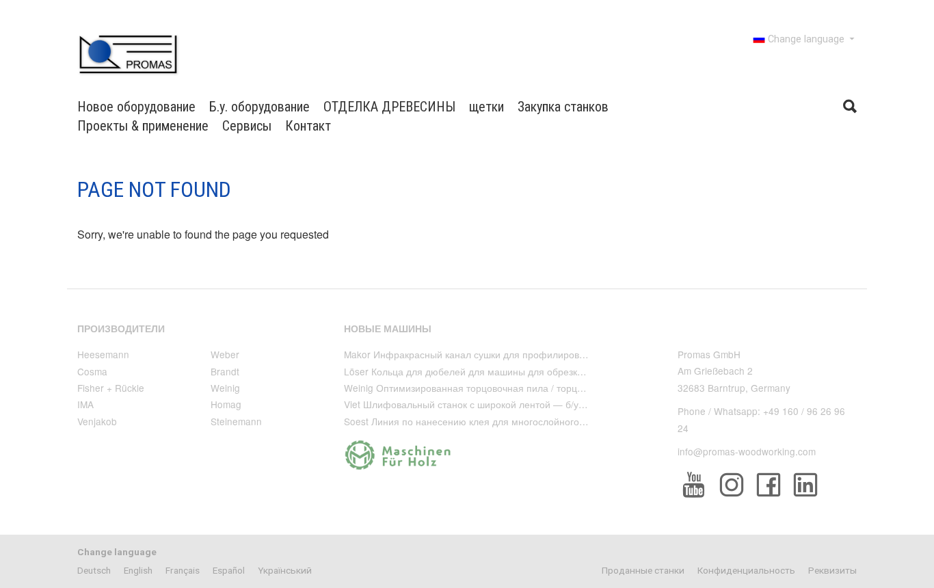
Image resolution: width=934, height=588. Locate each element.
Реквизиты (832, 570)
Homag (226, 404)
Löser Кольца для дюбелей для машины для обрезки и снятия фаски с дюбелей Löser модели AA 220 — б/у (588, 371)
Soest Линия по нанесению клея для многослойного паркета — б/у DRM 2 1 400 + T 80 (539, 421)
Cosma (92, 371)
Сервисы (246, 126)
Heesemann (103, 354)
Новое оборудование (136, 106)
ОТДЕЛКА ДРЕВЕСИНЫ (389, 106)
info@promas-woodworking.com (747, 451)
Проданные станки (643, 570)
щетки (486, 106)
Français (182, 570)
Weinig (225, 388)
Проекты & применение (143, 126)
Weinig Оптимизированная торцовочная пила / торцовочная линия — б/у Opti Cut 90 (534, 388)
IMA (85, 404)
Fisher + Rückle (110, 388)
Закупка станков (563, 106)
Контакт (308, 126)
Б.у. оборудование (259, 106)
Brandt (225, 371)
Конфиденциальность (746, 570)
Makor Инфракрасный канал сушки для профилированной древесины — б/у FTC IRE (534, 354)
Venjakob (97, 421)
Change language (806, 39)
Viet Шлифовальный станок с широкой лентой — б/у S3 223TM (484, 404)
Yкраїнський (285, 570)
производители (121, 328)
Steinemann (236, 421)
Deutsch (94, 570)
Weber (225, 354)
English (138, 570)
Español (229, 570)
